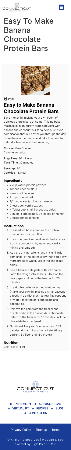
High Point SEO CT (45, 444)
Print (10, 98)
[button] (61, 7)
